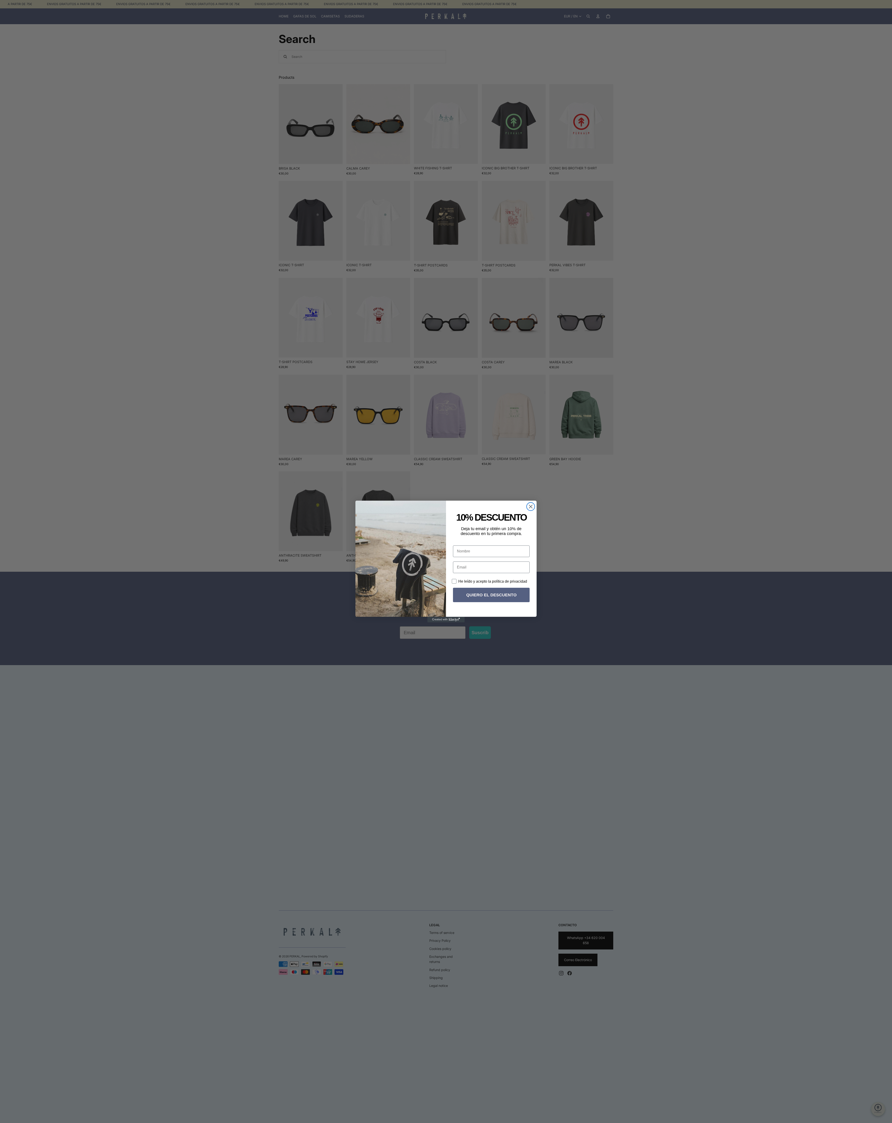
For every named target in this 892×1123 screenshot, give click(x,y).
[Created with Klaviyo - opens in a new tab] (446, 619)
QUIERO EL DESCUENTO (491, 595)
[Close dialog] (531, 506)
